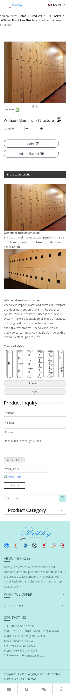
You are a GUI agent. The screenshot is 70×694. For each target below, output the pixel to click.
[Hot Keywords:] (62, 498)
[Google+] (15, 545)
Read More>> (12, 586)
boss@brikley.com (24, 640)
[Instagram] (53, 545)
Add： (7, 631)
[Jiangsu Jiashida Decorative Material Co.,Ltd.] (35, 533)
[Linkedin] (25, 545)
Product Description (19, 174)
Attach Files (14, 460)
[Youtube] (43, 545)
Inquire (29, 143)
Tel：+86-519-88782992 (19, 626)
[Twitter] (34, 545)
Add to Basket (29, 154)
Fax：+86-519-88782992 (19, 645)
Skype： (9, 650)
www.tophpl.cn (35, 655)
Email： (20, 640)
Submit (14, 485)
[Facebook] (6, 545)
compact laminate (15, 572)
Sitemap (31, 679)
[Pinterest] (62, 545)
